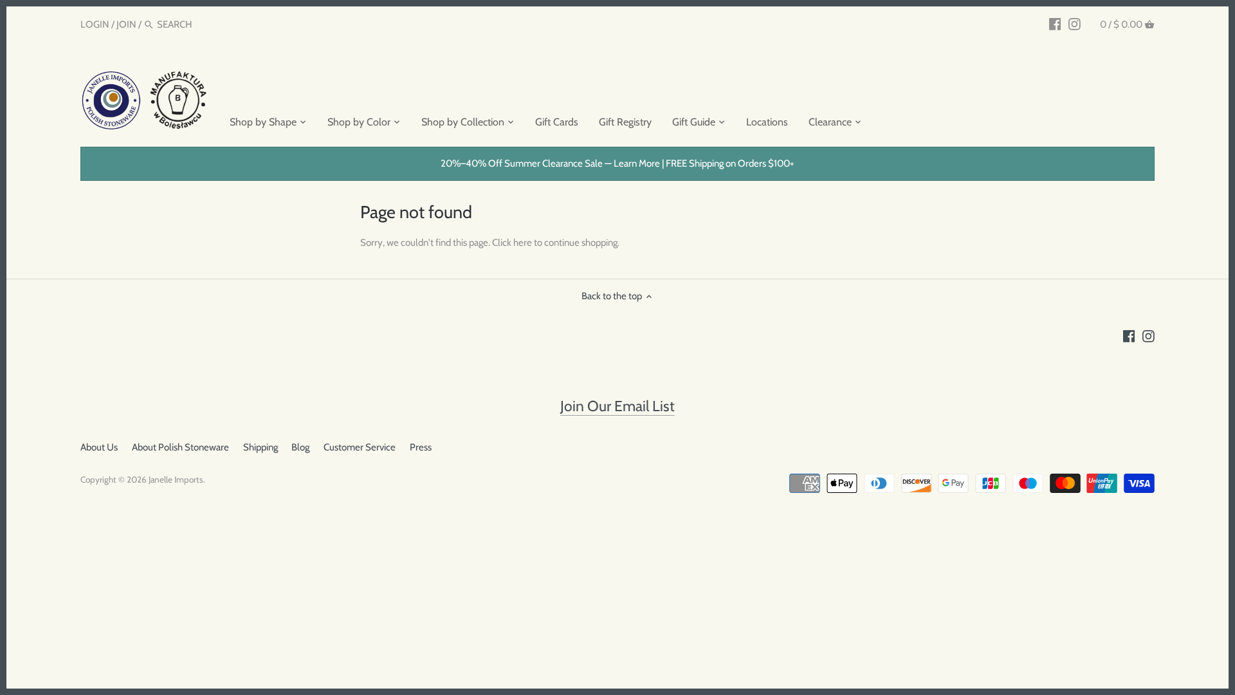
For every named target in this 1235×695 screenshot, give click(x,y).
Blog (300, 447)
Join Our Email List (617, 406)
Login (94, 24)
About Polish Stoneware (180, 447)
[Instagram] (1074, 24)
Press (421, 447)
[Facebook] (1055, 24)
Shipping (260, 447)
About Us (99, 447)
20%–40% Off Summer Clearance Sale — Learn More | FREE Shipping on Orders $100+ (617, 163)
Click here (512, 242)
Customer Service (360, 447)
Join (126, 24)
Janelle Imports (176, 479)
